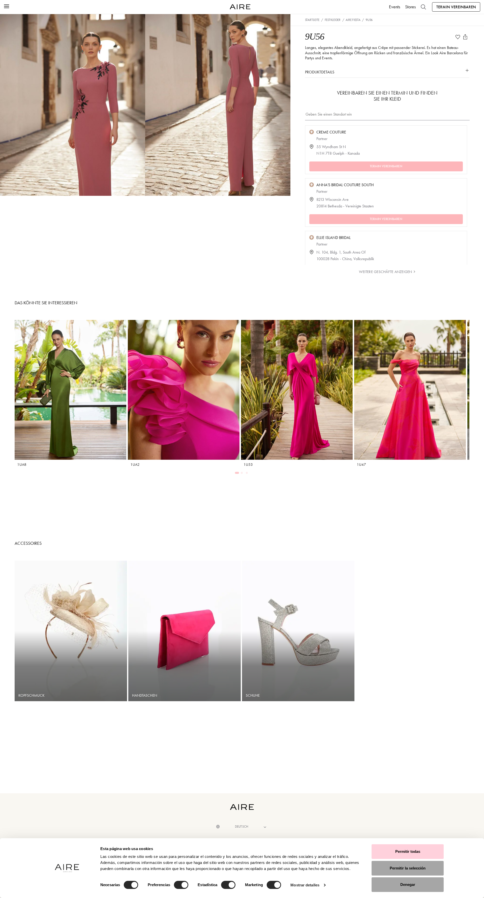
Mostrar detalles (304, 885)
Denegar (407, 884)
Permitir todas (407, 851)
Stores (410, 7)
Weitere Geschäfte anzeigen (385, 271)
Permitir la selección (408, 868)
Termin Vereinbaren (456, 7)
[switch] (181, 885)
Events (394, 7)
